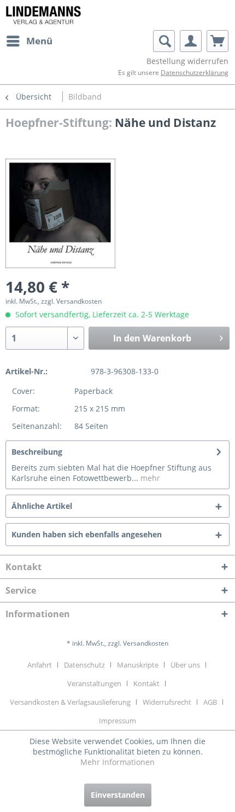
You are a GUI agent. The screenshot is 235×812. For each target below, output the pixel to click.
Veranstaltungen (94, 683)
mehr (149, 478)
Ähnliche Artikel (41, 506)
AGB (210, 702)
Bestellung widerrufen (187, 61)
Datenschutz (84, 665)
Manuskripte (137, 665)
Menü (39, 40)
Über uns (185, 665)
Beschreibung (36, 451)
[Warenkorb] (217, 41)
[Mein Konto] (191, 41)
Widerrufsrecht (167, 702)
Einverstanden (118, 795)
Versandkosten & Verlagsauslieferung (70, 702)
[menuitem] (29, 41)
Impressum (117, 721)
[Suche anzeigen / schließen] (164, 41)
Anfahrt (39, 665)
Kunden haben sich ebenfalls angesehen (86, 534)
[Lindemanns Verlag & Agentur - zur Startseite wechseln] (43, 15)
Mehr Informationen (117, 762)
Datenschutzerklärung (194, 72)
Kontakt (146, 683)
